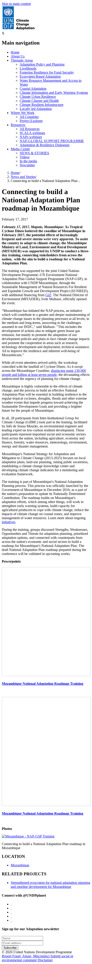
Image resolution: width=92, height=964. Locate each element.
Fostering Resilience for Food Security (47, 72)
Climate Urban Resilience (38, 97)
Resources (18, 125)
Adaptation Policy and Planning (42, 64)
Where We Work (22, 113)
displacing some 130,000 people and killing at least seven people (44, 373)
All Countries (29, 117)
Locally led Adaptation (36, 109)
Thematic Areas (22, 60)
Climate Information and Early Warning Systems (54, 92)
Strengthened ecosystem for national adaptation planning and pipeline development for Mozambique (50, 885)
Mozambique (20, 865)
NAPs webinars (31, 137)
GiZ (48, 295)
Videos (24, 157)
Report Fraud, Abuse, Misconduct (26, 956)
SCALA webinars (32, 133)
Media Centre (20, 149)
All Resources (30, 129)
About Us (18, 56)
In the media (28, 161)
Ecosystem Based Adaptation (40, 76)
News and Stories (23, 177)
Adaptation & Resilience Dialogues (44, 145)
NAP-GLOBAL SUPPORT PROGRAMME (52, 141)
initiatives (8, 522)
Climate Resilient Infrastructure (41, 105)
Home (15, 52)
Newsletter (27, 165)
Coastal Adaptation (33, 88)
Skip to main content (16, 4)
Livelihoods (28, 68)
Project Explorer (31, 121)
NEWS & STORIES (34, 153)
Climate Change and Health (39, 101)
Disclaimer (45, 960)
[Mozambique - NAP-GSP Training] (28, 836)
